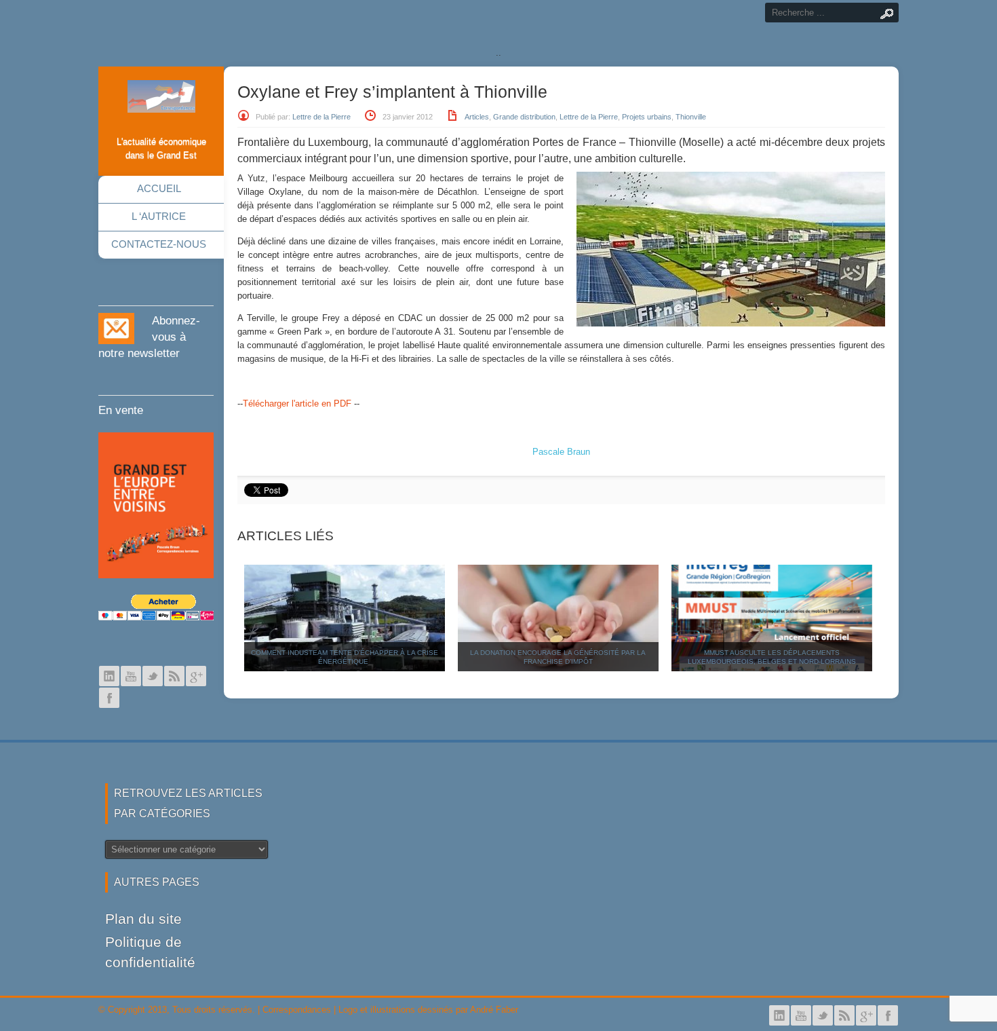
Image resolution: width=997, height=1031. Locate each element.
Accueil (159, 188)
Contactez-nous (158, 244)
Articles (477, 117)
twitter (152, 676)
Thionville (691, 117)
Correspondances (296, 1010)
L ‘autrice (159, 216)
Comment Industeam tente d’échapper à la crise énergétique (344, 657)
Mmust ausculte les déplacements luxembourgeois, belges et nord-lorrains (772, 657)
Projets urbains (646, 117)
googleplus (196, 676)
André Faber (494, 1010)
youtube (131, 676)
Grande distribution (524, 117)
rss (174, 676)
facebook (109, 698)
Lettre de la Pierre (321, 117)
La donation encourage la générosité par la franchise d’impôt (558, 657)
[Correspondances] (161, 101)
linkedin (109, 676)
